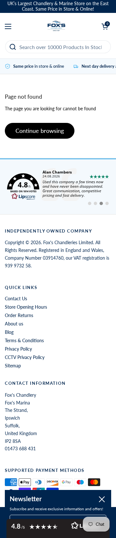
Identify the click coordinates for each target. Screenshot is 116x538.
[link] (58, 186)
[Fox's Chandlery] (56, 26)
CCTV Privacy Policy (24, 357)
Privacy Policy (18, 349)
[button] (58, 528)
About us (14, 323)
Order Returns (19, 315)
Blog (9, 332)
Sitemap (13, 365)
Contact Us (16, 298)
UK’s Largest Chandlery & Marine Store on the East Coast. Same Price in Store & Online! (58, 6)
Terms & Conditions (24, 340)
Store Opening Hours (26, 307)
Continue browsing (39, 130)
